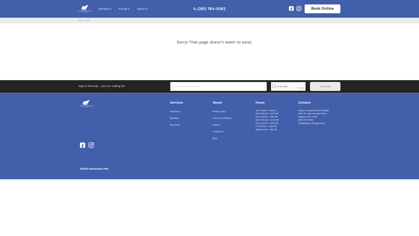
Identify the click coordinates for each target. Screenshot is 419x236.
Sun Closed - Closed (265, 110)
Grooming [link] (174, 125)
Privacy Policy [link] (219, 111)
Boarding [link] (174, 118)
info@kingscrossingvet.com (311, 123)
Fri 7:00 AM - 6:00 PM (266, 126)
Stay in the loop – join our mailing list (102, 86)
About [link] (141, 8)
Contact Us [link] (218, 131)
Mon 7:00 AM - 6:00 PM (267, 113)
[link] (290, 8)
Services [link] (103, 8)
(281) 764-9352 (211, 8)
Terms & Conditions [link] (222, 118)
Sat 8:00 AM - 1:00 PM (266, 129)
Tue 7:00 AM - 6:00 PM (266, 117)
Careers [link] (216, 125)
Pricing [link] (122, 8)
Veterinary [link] (175, 111)
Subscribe (325, 86)
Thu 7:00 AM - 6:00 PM (266, 123)
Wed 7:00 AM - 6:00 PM (267, 120)
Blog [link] (215, 138)
